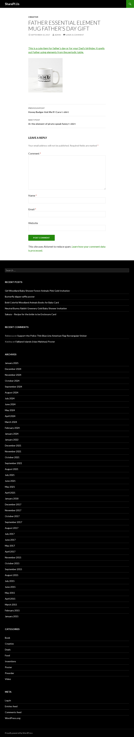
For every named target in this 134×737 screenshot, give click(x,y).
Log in (8, 700)
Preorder (9, 673)
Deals (8, 649)
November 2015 (13, 557)
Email (32, 209)
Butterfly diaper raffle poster (20, 296)
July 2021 (10, 475)
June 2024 (10, 404)
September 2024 (13, 386)
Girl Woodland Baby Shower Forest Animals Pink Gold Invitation (37, 290)
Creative (33, 17)
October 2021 (12, 457)
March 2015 (11, 604)
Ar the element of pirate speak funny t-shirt (52, 122)
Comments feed (13, 712)
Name (32, 195)
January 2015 (11, 616)
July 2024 (10, 398)
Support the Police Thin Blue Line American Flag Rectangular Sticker (52, 335)
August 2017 (11, 528)
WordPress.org (12, 718)
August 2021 (11, 469)
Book (7, 637)
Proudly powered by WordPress (19, 733)
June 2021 (10, 480)
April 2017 (10, 551)
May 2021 (10, 486)
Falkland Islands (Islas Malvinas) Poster (35, 341)
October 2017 (12, 516)
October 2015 (12, 563)
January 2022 (11, 439)
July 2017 (10, 533)
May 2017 (10, 545)
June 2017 (10, 539)
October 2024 (12, 380)
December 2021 (13, 445)
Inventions (10, 661)
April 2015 (10, 598)
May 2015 (10, 592)
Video (8, 679)
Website (33, 223)
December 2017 (13, 504)
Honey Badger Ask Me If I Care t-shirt (48, 110)
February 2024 (12, 427)
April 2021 (10, 492)
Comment (34, 153)
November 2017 (13, 510)
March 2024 (11, 422)
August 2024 (11, 392)
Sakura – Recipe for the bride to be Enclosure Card (30, 314)
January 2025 (11, 363)
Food (7, 655)
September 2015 (13, 569)
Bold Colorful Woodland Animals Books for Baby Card (32, 302)
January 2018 (11, 498)
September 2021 (13, 463)
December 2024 (13, 369)
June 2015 (10, 586)
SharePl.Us (12, 4)
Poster (8, 667)
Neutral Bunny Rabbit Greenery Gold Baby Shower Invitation (36, 308)
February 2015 (12, 610)
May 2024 (10, 410)
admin (58, 35)
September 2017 (13, 522)
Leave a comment (75, 35)
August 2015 (11, 575)
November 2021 (13, 451)
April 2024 (10, 416)
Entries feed (11, 706)
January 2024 (11, 433)
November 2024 (13, 374)
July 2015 (10, 581)
